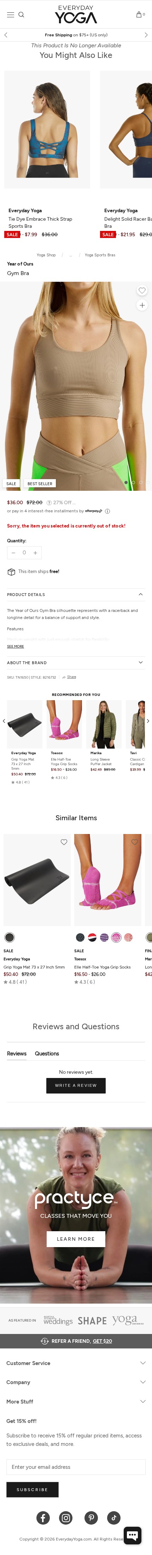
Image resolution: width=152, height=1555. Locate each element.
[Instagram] (67, 1517)
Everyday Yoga (23, 753)
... (71, 255)
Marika (95, 753)
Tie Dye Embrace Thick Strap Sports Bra (40, 218)
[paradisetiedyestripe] (116, 937)
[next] (145, 35)
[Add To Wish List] (142, 291)
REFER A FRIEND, (82, 1341)
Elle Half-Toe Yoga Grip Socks (64, 761)
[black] (9, 937)
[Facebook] (43, 1517)
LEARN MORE (76, 1239)
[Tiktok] (114, 1517)
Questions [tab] (47, 1055)
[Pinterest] (91, 1517)
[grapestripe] (104, 937)
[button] (20, 782)
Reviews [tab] (17, 1055)
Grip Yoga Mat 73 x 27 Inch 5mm (22, 764)
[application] (132, 1535)
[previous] (6, 35)
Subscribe (32, 1489)
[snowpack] (80, 937)
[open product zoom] (142, 305)
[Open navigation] (10, 14)
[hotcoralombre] (128, 937)
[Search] (21, 14)
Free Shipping (76, 34)
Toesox (57, 753)
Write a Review (80, 1088)
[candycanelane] (92, 937)
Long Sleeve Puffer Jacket (101, 761)
